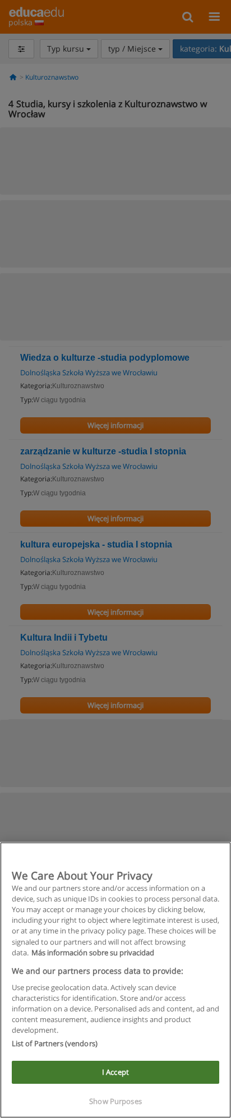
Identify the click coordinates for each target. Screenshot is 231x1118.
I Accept (115, 1072)
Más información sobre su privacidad (92, 952)
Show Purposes (115, 1101)
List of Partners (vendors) (55, 1043)
